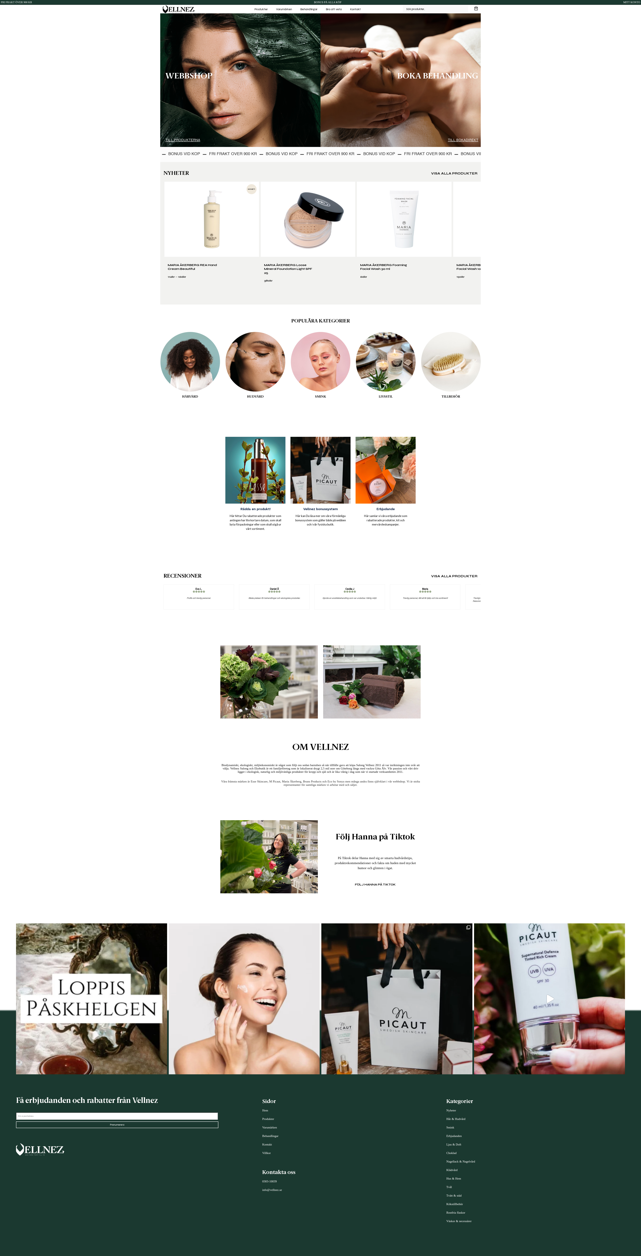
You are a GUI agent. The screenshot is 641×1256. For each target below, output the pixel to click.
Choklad (451, 1153)
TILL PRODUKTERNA (182, 140)
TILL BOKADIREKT (463, 140)
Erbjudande (385, 509)
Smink (450, 1127)
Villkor (266, 1153)
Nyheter (451, 1110)
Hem (265, 1110)
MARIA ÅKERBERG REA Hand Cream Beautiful (192, 267)
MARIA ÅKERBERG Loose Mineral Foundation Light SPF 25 (288, 269)
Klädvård (452, 1170)
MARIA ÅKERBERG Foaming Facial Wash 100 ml (480, 267)
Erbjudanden (454, 1136)
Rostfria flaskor (455, 1212)
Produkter (261, 9)
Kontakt (355, 9)
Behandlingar (308, 9)
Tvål (449, 1187)
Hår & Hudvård (455, 1119)
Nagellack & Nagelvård (460, 1161)
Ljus (449, 1144)
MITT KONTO (631, 2)
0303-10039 (269, 1181)
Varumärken (284, 9)
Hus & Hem (453, 1178)
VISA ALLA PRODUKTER (454, 173)
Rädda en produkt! (255, 509)
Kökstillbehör (454, 1204)
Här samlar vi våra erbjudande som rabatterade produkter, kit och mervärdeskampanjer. (385, 520)
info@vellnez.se (272, 1190)
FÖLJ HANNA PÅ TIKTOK (375, 884)
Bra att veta (334, 9)
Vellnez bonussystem (320, 509)
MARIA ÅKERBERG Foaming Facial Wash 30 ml (383, 267)
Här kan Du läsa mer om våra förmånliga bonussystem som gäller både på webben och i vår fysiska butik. (320, 520)
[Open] (91, 998)
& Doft (456, 1144)
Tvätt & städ (454, 1195)
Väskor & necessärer (459, 1221)
